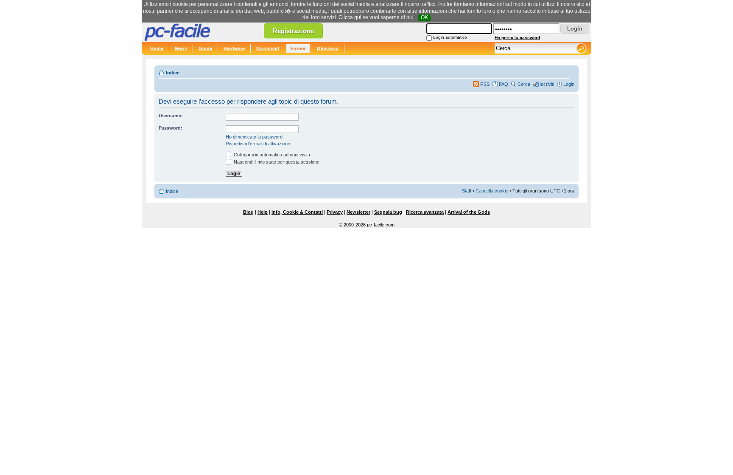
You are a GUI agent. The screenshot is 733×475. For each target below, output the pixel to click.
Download (267, 48)
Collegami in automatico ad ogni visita (271, 154)
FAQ (503, 84)
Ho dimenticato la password (254, 136)
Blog (248, 212)
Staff (466, 190)
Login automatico (450, 37)
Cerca (524, 84)
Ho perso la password (517, 37)
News (181, 48)
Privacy (335, 212)
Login (568, 84)
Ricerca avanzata (425, 212)
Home (156, 48)
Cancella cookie (492, 190)
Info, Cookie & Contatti (297, 212)
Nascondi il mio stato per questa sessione (275, 161)
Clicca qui (350, 17)
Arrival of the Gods (469, 212)
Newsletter (358, 212)
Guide (205, 48)
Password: (170, 127)
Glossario (328, 48)
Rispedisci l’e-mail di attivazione (258, 143)
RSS (485, 84)
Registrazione (293, 30)
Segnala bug (388, 212)
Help (262, 212)
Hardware (234, 48)
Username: (171, 115)
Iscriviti (547, 84)
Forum (298, 48)
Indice (172, 72)
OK (424, 17)
